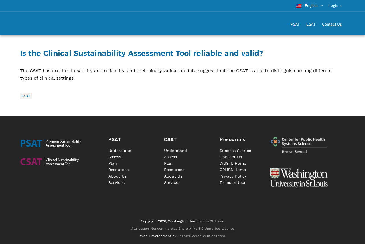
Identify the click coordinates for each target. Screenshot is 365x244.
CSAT (26, 96)
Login (333, 5)
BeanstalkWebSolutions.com (201, 236)
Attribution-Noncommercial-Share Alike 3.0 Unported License (182, 229)
